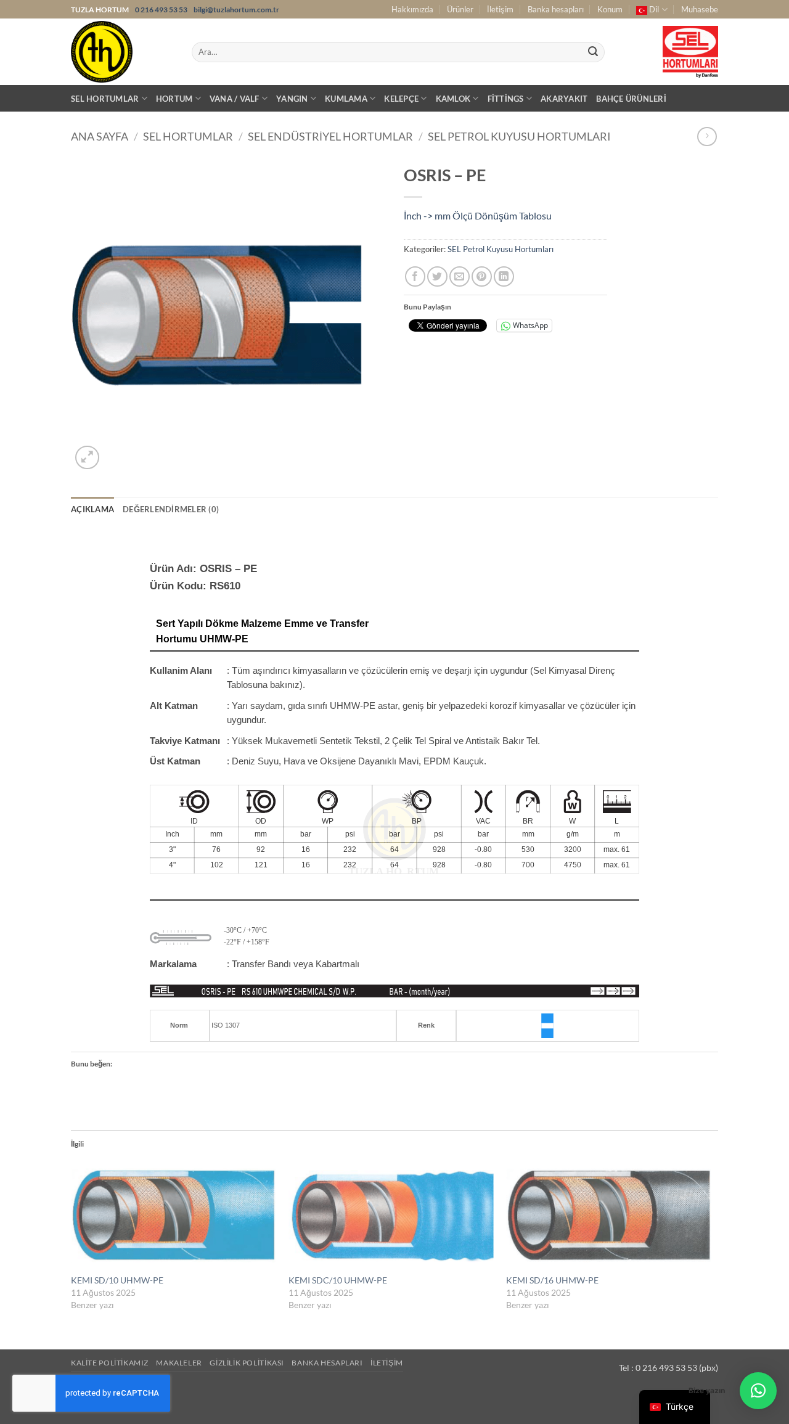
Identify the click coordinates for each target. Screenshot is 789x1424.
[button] (87, 458)
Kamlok (453, 99)
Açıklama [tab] (92, 509)
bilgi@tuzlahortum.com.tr (236, 9)
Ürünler (460, 9)
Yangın (292, 99)
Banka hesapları (556, 9)
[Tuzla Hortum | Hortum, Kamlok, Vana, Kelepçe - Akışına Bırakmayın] (122, 51)
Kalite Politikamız (110, 1362)
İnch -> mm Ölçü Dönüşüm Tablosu (478, 215)
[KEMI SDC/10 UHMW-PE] (391, 1215)
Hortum (174, 99)
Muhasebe (699, 9)
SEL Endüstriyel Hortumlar (330, 136)
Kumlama (346, 99)
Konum (610, 9)
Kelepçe (401, 99)
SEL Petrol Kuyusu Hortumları (519, 136)
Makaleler (179, 1362)
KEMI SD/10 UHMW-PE (117, 1280)
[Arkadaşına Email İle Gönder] (459, 276)
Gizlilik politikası (247, 1362)
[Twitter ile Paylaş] (437, 276)
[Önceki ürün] (706, 136)
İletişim (500, 9)
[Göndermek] (593, 52)
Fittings (506, 99)
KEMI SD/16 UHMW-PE (552, 1280)
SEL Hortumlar (105, 99)
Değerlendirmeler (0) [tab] (171, 509)
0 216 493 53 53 (162, 9)
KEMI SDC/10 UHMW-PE (337, 1280)
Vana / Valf (235, 99)
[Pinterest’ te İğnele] (482, 276)
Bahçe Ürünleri (631, 99)
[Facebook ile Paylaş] (415, 276)
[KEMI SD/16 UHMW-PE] (608, 1215)
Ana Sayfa (99, 136)
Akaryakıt (564, 99)
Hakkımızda (412, 9)
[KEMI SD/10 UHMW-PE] (173, 1215)
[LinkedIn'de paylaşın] (504, 276)
